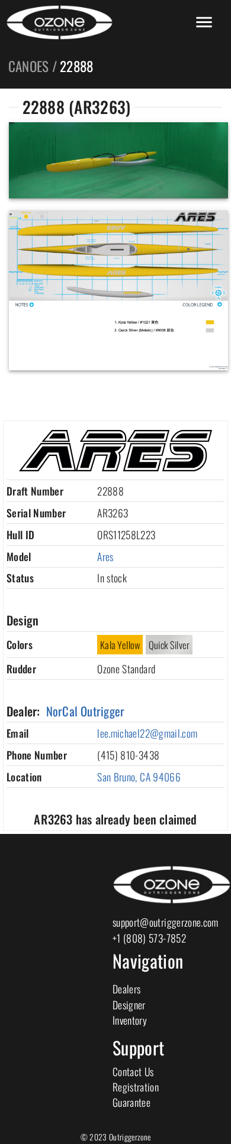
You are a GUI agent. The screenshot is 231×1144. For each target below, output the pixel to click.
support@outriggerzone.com (166, 922)
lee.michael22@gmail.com (147, 733)
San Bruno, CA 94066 (139, 776)
